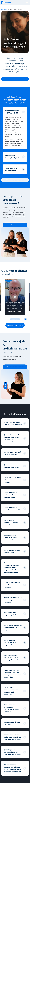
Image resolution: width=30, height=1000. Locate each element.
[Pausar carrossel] (25, 319)
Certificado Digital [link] (16, 9)
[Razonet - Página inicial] (6, 2)
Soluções (4, 9)
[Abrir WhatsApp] (25, 995)
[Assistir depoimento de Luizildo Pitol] (15, 297)
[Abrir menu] (27, 2)
